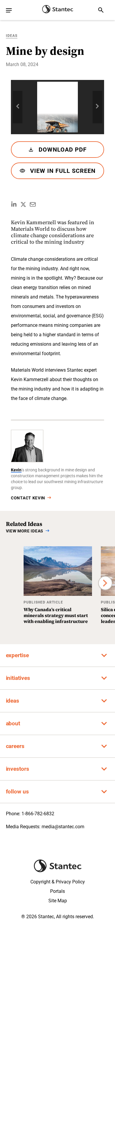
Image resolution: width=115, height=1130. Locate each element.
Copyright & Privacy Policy (57, 882)
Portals (57, 891)
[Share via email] (33, 204)
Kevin (16, 470)
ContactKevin (28, 498)
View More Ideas (25, 531)
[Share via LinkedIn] (14, 204)
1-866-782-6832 (38, 813)
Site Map (57, 900)
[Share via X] (23, 204)
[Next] (105, 583)
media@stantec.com (63, 826)
